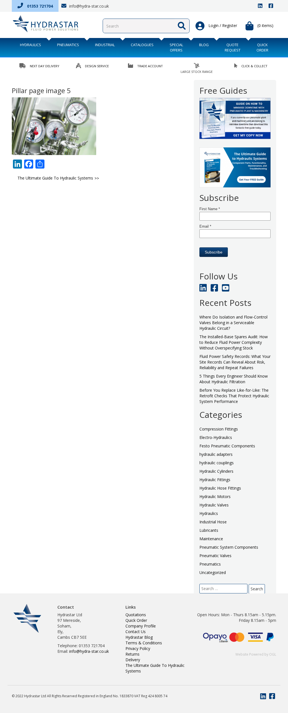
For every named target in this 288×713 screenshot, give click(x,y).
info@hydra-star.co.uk (88, 6)
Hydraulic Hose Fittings (220, 488)
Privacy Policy (137, 648)
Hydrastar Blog (139, 637)
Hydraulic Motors (215, 496)
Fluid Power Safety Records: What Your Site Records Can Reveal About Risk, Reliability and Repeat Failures (235, 362)
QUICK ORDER (262, 47)
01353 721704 (39, 6)
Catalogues (142, 44)
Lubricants (208, 530)
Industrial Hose (213, 521)
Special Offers (176, 47)
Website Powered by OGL (255, 654)
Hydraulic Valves (214, 505)
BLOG (204, 44)
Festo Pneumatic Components (227, 446)
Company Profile (140, 626)
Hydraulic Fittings (214, 479)
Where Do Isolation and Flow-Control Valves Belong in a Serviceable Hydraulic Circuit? (233, 322)
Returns (132, 654)
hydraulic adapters (216, 454)
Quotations (135, 614)
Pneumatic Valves (215, 555)
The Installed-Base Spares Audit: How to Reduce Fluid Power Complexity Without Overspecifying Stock (233, 342)
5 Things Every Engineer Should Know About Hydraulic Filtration (233, 378)
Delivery (132, 659)
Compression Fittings (218, 429)
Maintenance (211, 538)
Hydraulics (30, 44)
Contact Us (135, 631)
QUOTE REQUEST (232, 47)
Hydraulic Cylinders (216, 471)
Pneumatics (68, 44)
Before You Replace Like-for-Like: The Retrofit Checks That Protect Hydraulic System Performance (234, 395)
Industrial (105, 44)
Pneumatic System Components (228, 547)
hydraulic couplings (216, 462)
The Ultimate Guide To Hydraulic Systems (55, 178)
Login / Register (222, 25)
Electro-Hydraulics (215, 437)
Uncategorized (212, 572)
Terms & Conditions (143, 642)
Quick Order (136, 620)
